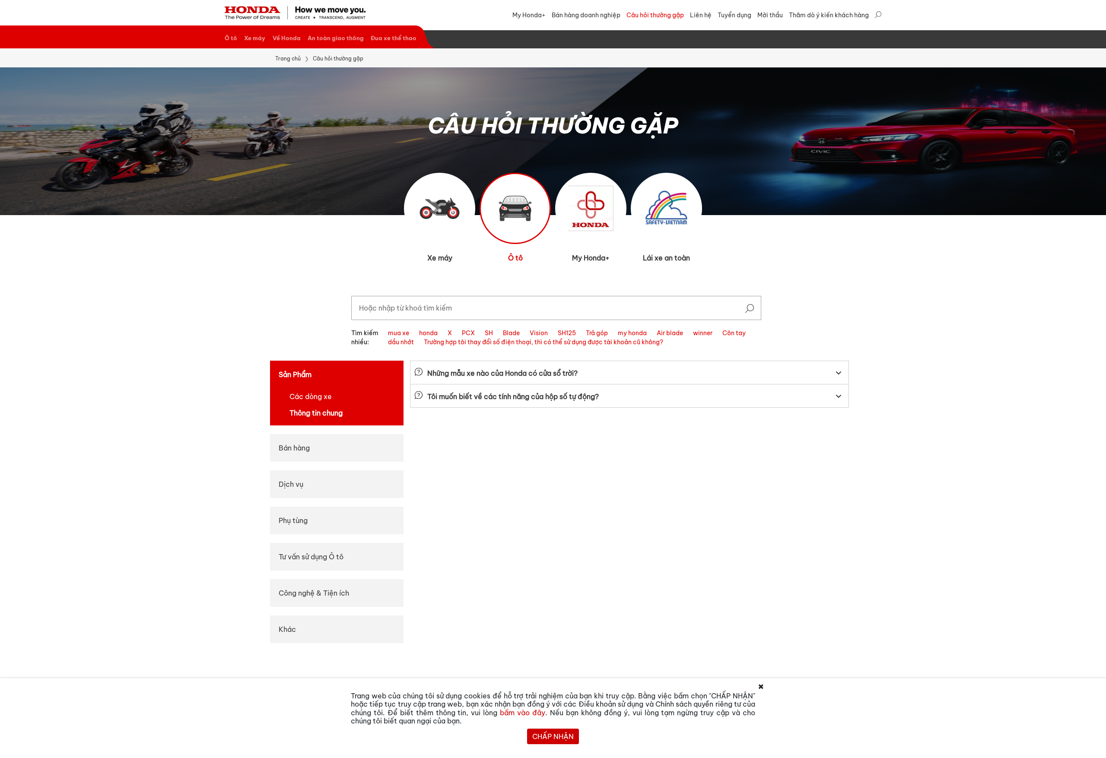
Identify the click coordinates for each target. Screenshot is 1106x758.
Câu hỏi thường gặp (655, 15)
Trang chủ (288, 58)
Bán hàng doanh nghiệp (586, 15)
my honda (632, 333)
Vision (539, 333)
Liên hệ (701, 15)
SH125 (567, 333)
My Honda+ (529, 15)
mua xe (398, 333)
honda (428, 333)
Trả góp (597, 333)
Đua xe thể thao (393, 38)
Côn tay (734, 333)
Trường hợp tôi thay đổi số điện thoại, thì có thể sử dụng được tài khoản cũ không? (543, 342)
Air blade (670, 333)
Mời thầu (770, 15)
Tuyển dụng (734, 15)
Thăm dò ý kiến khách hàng (829, 15)
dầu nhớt (401, 342)
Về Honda (287, 38)
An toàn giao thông (336, 38)
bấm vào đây (522, 712)
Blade (511, 333)
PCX (468, 333)
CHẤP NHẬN (553, 736)
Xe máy (254, 38)
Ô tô (231, 38)
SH (489, 333)
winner (702, 333)
